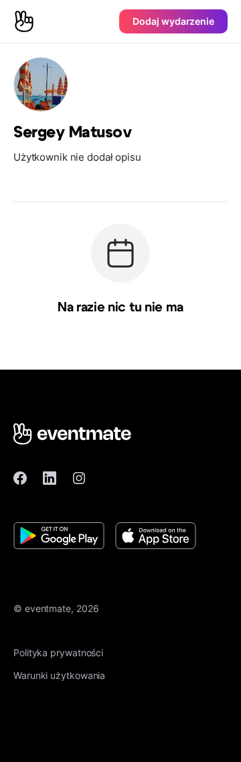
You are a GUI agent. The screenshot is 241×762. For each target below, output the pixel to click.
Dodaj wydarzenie (173, 21)
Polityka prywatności (58, 652)
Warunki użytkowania (59, 675)
